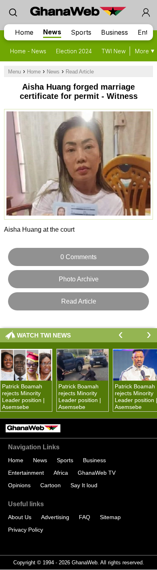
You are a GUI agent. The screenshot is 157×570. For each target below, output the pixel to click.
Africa (61, 472)
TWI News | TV (121, 51)
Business (114, 32)
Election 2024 (74, 51)
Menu (14, 72)
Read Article (80, 72)
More (142, 51)
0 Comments (78, 257)
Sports (81, 32)
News (52, 32)
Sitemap (110, 517)
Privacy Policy (25, 529)
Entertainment (26, 472)
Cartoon (50, 485)
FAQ (84, 517)
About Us (19, 517)
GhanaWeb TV (97, 472)
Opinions (19, 485)
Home (24, 32)
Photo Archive (79, 279)
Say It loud (83, 485)
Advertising (55, 517)
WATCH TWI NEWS (44, 335)
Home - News (28, 51)
